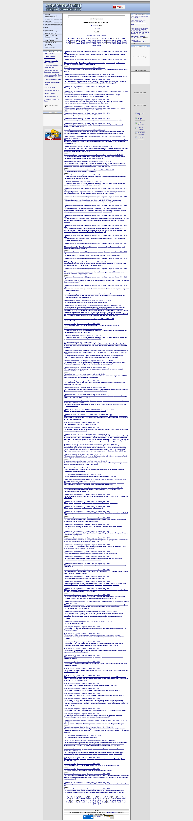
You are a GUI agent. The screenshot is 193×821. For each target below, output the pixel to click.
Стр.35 (114, 42)
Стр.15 (73, 40)
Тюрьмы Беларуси (50, 87)
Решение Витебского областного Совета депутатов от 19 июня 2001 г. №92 (96, 389)
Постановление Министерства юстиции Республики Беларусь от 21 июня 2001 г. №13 (96, 149)
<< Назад (89, 35)
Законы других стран (51, 35)
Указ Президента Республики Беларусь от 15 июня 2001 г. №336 (93, 656)
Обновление (96, 28)
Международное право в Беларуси (53, 31)
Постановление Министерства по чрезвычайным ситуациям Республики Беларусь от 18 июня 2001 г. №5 (93, 489)
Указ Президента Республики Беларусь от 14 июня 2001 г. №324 (88, 769)
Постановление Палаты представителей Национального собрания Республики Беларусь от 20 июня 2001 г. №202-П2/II (95, 237)
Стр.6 (90, 38)
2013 (132, 30)
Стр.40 (78, 43)
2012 (135, 30)
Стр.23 (114, 40)
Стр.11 (114, 38)
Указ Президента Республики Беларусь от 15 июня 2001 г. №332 (91, 684)
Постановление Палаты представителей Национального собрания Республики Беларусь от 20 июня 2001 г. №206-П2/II (95, 199)
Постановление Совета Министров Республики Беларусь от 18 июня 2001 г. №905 (96, 512)
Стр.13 (124, 38)
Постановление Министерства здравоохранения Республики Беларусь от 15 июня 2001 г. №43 (95, 615)
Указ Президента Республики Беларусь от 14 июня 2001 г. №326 (94, 758)
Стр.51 (99, 45)
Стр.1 (68, 38)
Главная (47, 14)
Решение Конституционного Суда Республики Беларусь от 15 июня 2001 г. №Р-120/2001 (96, 729)
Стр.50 (94, 45)
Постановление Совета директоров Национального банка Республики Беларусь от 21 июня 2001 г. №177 (94, 156)
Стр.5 (86, 38)
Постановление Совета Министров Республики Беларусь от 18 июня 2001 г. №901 (96, 533)
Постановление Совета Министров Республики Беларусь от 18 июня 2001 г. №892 (87, 577)
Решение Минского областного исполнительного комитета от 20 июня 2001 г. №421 (95, 164)
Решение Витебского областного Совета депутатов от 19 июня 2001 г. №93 (95, 395)
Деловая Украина (50, 93)
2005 (138, 32)
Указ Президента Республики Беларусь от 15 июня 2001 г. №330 (94, 694)
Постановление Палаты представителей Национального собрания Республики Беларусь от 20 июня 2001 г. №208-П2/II (96, 288)
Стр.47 (114, 43)
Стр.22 (109, 40)
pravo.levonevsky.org (112, 812)
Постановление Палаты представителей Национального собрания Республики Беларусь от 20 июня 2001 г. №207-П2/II (95, 191)
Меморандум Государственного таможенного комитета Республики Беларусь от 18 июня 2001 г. (95, 448)
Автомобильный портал (51, 96)
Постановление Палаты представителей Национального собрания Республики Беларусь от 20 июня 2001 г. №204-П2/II (96, 218)
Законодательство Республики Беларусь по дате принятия (53, 71)
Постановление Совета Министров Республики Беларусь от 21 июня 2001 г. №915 (87, 87)
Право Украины (49, 40)
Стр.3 (77, 38)
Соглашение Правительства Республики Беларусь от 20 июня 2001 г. (95, 176)
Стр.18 (88, 40)
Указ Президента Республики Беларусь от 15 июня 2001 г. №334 (96, 670)
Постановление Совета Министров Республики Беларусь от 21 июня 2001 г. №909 (93, 124)
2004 (141, 32)
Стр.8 (99, 38)
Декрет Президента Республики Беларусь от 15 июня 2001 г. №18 (82, 736)
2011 (138, 30)
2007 (132, 32)
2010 (141, 30)
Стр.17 (83, 40)
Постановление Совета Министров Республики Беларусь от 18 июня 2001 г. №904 (96, 589)
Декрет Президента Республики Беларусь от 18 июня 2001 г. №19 (90, 475)
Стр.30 (88, 42)
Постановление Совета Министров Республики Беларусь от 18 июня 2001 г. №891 (94, 596)
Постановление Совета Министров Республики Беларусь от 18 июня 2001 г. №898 (90, 552)
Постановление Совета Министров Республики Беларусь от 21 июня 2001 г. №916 (95, 81)
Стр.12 (119, 38)
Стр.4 (82, 38)
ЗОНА (134, 37)
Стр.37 (124, 42)
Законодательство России (52, 90)
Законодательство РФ (51, 39)
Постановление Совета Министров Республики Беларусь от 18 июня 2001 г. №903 (95, 519)
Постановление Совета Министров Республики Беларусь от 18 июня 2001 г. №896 (95, 564)
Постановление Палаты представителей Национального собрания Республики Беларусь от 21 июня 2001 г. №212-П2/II (95, 53)
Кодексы (47, 37)
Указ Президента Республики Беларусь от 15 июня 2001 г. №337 (95, 650)
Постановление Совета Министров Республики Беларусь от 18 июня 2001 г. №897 (93, 558)
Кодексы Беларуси (50, 18)
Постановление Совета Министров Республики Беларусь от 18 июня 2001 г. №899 (95, 546)
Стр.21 (104, 40)
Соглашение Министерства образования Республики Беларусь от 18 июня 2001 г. (96, 462)
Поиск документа (50, 48)
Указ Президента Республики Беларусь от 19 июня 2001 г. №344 (95, 382)
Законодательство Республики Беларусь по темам (53, 66)
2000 (135, 33)
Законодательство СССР (50, 33)
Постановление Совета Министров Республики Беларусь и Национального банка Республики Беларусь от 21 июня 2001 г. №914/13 (96, 94)
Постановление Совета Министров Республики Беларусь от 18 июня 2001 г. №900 (96, 539)
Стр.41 (83, 43)
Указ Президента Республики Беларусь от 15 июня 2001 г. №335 (95, 663)
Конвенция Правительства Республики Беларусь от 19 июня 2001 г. (95, 345)
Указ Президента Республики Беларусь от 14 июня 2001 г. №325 (91, 764)
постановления (142, 22)
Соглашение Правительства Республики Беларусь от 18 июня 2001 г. (96, 456)
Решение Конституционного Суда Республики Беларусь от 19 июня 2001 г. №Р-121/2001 (94, 362)
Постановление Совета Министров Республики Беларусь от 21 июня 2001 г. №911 (87, 114)
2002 (147, 32)
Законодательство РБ (51, 16)
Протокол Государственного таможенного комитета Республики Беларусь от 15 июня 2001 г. (95, 743)
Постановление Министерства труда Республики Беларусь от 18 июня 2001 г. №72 (96, 438)
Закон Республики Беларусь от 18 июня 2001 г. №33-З (94, 469)
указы (141, 21)
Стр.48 (119, 43)
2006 (135, 32)
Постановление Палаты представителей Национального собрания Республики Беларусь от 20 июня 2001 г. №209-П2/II (96, 279)
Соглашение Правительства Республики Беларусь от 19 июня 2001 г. (95, 330)
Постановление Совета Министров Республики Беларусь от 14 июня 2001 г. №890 (96, 776)
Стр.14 (68, 40)
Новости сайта (49, 46)
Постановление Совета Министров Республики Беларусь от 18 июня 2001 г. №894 (95, 583)
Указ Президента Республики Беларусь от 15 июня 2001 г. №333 (96, 677)
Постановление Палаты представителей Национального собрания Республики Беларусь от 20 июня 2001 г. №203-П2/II (95, 228)
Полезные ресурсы (50, 42)
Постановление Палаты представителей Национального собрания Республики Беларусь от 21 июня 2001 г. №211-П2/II (95, 62)
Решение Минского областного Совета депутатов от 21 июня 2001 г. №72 (94, 131)
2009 (144, 30)
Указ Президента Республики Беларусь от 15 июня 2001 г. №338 (93, 643)
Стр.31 (94, 42)
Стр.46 (109, 43)
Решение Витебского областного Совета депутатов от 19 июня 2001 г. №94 (95, 375)
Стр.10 (109, 38)
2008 (147, 30)
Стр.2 (73, 38)
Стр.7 (95, 38)
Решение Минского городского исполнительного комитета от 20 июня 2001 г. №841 (95, 295)
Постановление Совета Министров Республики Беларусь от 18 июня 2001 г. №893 (96, 571)
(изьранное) (134, 22)
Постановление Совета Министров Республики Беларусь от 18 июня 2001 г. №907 (90, 502)
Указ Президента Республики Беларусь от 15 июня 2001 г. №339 (94, 636)
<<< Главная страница (99, 35)
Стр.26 (68, 42)
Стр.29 (83, 42)
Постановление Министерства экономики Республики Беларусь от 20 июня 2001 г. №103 (89, 170)
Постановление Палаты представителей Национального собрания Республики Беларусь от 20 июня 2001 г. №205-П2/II (95, 208)
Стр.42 (88, 43)
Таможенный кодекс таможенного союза (50, 57)
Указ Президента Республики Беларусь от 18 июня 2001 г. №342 (96, 429)
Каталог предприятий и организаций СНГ (51, 61)
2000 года (141, 33)
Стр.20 (99, 40)
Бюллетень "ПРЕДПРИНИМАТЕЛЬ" (137, 40)
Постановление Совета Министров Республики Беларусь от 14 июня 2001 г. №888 (94, 790)
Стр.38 (68, 43)
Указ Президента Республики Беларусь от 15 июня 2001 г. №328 (95, 709)
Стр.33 (104, 42)
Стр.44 (99, 43)
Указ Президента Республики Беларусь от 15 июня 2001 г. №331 (92, 689)
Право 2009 (94, 25)
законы (138, 21)
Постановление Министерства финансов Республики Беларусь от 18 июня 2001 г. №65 (96, 416)
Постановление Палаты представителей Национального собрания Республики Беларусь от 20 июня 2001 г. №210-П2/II (95, 271)
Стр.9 (104, 38)
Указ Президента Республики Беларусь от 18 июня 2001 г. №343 (82, 423)
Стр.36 (119, 42)
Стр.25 (124, 40)
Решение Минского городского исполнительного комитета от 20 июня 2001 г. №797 (87, 301)
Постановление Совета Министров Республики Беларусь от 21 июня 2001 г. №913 (94, 101)
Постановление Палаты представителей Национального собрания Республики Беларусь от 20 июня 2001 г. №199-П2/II (95, 262)
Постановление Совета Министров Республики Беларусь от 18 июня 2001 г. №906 (87, 507)
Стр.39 (73, 43)
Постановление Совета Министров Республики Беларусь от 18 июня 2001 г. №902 (93, 526)
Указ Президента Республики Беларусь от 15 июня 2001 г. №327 (93, 715)
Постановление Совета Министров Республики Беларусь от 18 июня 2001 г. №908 (96, 496)
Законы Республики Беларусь (53, 79)
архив (132, 24)
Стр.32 (99, 42)
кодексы (133, 21)
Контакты (48, 44)
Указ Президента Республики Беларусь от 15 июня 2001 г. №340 (95, 628)
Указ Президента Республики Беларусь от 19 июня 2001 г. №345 (92, 324)
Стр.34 (109, 42)
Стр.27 (73, 42)
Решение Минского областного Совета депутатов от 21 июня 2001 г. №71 (96, 69)
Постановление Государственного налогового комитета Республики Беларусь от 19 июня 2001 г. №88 (96, 310)
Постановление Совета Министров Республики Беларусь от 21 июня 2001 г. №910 (93, 119)
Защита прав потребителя (138, 36)
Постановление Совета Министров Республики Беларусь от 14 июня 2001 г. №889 (96, 784)
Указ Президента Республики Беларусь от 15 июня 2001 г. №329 (96, 702)
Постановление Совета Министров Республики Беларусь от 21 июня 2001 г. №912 (94, 108)
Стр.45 (104, 43)
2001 (132, 33)
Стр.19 (94, 40)
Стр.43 (94, 43)
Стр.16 (78, 40)
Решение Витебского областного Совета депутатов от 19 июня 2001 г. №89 (93, 369)
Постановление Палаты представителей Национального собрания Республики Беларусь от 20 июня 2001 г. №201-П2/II (95, 246)
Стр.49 (124, 43)
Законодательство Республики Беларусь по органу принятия (53, 75)
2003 (144, 32)
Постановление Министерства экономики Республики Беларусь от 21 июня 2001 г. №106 (96, 75)
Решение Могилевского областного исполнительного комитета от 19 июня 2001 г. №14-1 (89, 410)
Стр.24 (119, 40)
